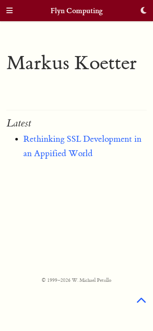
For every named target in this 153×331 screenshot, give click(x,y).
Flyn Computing (77, 11)
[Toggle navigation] (9, 11)
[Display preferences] (144, 11)
